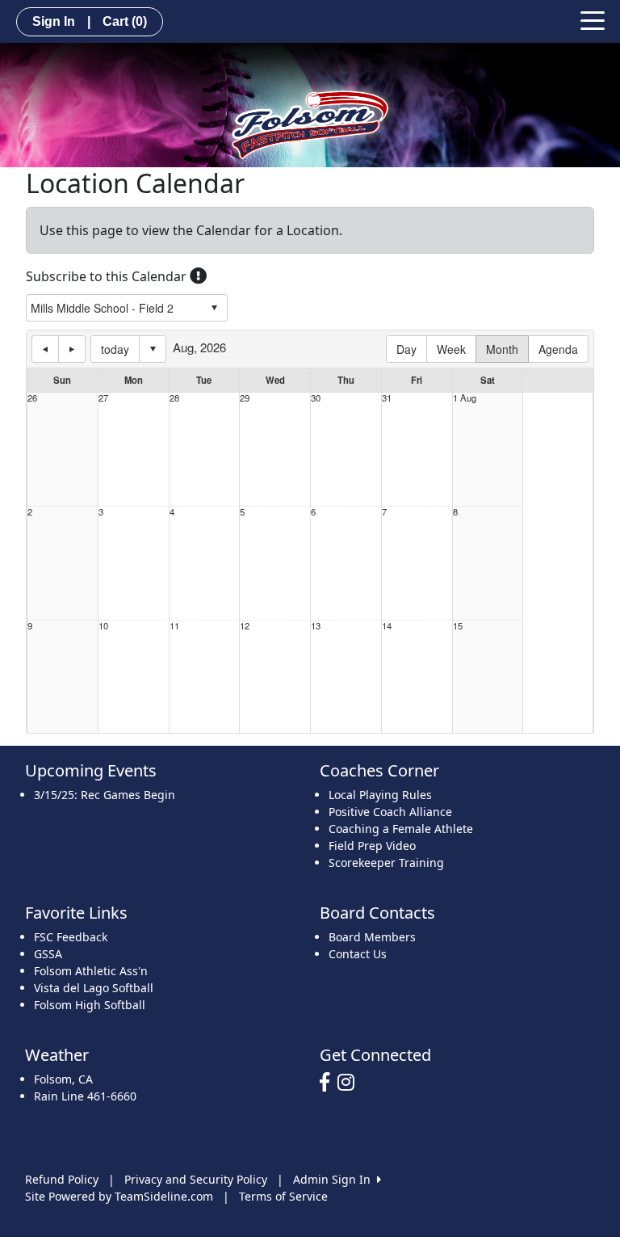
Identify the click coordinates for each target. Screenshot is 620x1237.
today (115, 349)
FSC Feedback (70, 937)
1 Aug (464, 397)
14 (387, 625)
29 (244, 397)
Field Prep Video (372, 845)
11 (174, 625)
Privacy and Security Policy (195, 1179)
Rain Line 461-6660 (85, 1096)
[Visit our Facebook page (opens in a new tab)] (328, 1082)
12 (244, 625)
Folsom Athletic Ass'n (91, 970)
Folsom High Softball (89, 1004)
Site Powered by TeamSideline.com (119, 1196)
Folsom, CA (63, 1079)
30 (315, 397)
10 (103, 625)
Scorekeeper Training (386, 862)
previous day (45, 349)
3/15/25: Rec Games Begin (104, 794)
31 (387, 397)
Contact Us (358, 953)
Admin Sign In (335, 1179)
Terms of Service (283, 1196)
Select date (152, 349)
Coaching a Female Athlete (401, 828)
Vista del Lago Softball (93, 987)
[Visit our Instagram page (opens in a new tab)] (349, 1082)
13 (315, 625)
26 (32, 397)
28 (174, 397)
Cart (125, 21)
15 (458, 625)
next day (72, 349)
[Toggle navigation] (592, 19)
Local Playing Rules (380, 794)
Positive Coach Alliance (390, 811)
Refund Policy (61, 1179)
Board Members (372, 937)
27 (103, 397)
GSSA (48, 953)
